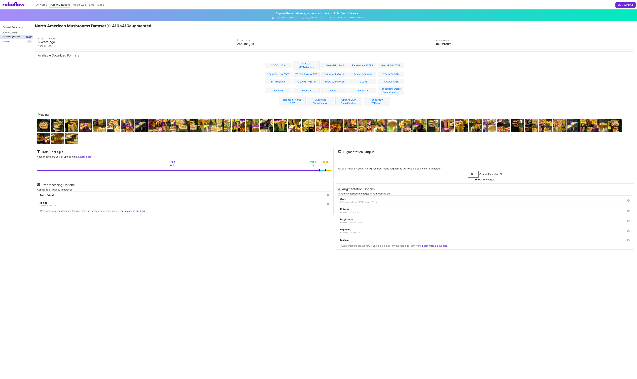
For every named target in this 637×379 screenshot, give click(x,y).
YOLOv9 (278, 90)
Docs (100, 4)
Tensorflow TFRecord (376, 101)
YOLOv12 (362, 90)
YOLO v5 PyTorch (306, 81)
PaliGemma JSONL (362, 65)
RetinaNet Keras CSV (292, 101)
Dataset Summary (12, 27)
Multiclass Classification (320, 101)
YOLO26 (306, 90)
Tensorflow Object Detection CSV (390, 90)
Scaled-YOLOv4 (363, 74)
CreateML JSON (334, 65)
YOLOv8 (362, 81)
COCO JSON (278, 65)
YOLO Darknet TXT (278, 74)
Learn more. (85, 156)
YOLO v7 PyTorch (335, 81)
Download (627, 4)
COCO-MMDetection (306, 65)
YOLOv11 (334, 90)
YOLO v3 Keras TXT (306, 74)
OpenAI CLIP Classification (348, 101)
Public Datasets (60, 4)
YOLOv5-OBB (391, 74)
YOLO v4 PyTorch (334, 74)
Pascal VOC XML (390, 65)
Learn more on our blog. (132, 211)
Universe (41, 4)
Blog (92, 4)
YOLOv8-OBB (391, 81)
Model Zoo (79, 4)
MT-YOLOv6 (278, 81)
